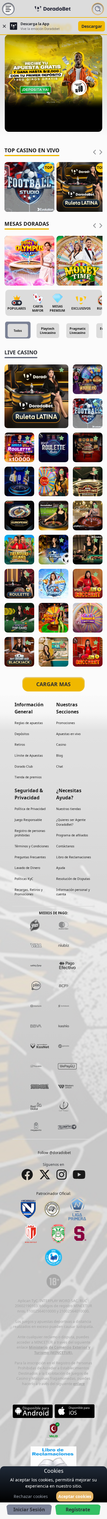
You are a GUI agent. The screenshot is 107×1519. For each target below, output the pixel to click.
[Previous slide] (95, 152)
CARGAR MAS (53, 684)
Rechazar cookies (31, 1496)
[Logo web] (52, 8)
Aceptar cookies (74, 1496)
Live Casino (20, 352)
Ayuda (60, 868)
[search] (98, 8)
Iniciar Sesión (29, 1509)
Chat (59, 766)
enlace (79, 1383)
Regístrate (78, 1509)
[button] (12, 83)
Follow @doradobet (54, 1152)
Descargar (91, 26)
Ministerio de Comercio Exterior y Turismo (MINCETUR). (59, 1350)
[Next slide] (101, 152)
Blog (59, 755)
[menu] (8, 8)
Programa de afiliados (72, 835)
